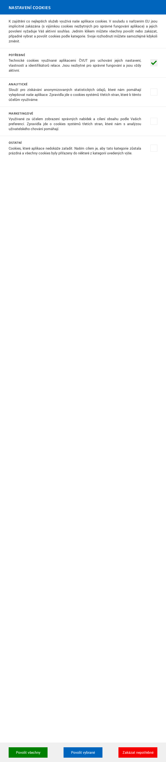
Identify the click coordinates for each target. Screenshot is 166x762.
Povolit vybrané (83, 752)
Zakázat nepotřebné (138, 752)
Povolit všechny (28, 752)
